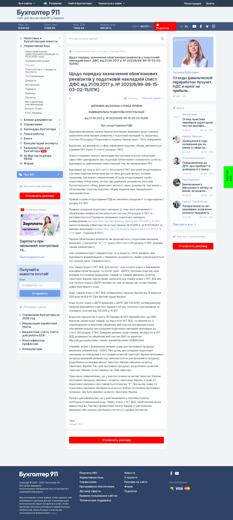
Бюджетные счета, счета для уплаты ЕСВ (40, 333)
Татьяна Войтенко (185, 72)
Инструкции (32, 84)
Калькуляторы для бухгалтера (37, 150)
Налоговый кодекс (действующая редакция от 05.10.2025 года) (42, 54)
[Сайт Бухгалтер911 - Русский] (38, 474)
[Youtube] (194, 26)
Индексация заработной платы (39, 325)
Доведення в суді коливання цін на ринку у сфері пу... (194, 144)
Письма (29, 65)
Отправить (40, 293)
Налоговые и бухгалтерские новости (40, 40)
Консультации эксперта (41, 143)
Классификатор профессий (33, 342)
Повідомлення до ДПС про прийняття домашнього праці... (196, 166)
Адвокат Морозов (192, 136)
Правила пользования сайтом (98, 495)
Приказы (30, 93)
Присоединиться (32, 257)
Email (22, 279)
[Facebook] (201, 26)
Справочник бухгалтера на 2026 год (41, 316)
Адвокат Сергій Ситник (194, 201)
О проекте (130, 477)
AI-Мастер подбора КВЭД (37, 157)
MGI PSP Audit (189, 114)
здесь (54, 513)
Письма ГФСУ (76, 424)
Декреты (30, 80)
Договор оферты (90, 491)
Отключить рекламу (40, 195)
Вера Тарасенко (191, 180)
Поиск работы (34, 134)
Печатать (132, 98)
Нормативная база (37, 46)
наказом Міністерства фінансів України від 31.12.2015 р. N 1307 (123, 221)
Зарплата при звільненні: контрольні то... (39, 245)
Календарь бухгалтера (40, 129)
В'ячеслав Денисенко (193, 158)
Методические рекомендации (34, 103)
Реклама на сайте (135, 481)
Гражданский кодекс (37, 60)
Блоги (28, 138)
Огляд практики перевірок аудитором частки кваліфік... (197, 122)
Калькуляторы (32, 349)
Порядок (30, 88)
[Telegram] (207, 26)
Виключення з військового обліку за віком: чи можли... (197, 188)
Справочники (33, 124)
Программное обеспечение (96, 486)
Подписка (162, 28)
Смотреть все (183, 224)
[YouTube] (177, 473)
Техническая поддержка (95, 500)
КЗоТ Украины (33, 112)
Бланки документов (38, 119)
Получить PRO (88, 472)
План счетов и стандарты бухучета (40, 70)
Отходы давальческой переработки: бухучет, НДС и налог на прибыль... (192, 84)
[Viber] (213, 26)
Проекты (30, 97)
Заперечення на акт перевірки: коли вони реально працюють (197, 209)
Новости (129, 472)
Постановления (34, 76)
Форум (28, 163)
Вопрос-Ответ (34, 108)
